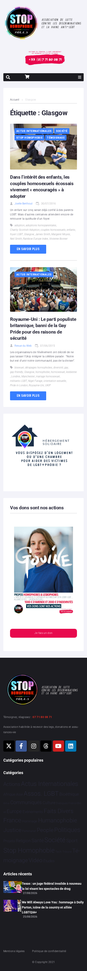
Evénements (33, 811)
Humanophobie (57, 820)
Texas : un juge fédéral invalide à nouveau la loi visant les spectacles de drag (51, 886)
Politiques (67, 829)
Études (49, 861)
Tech (58, 851)
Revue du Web (23, 345)
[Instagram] (33, 746)
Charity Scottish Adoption (24, 229)
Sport (72, 840)
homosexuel (58, 372)
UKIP (48, 385)
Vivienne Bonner (58, 238)
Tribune (67, 851)
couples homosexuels (53, 229)
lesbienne (71, 372)
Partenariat (29, 831)
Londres (15, 376)
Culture (49, 802)
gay (66, 367)
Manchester (28, 376)
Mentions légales (14, 951)
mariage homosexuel (48, 376)
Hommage (29, 821)
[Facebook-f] (21, 746)
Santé (37, 840)
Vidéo (35, 860)
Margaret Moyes (60, 234)
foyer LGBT (16, 234)
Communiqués (26, 802)
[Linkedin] (70, 746)
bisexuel (19, 367)
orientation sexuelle (55, 380)
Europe (14, 811)
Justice (12, 830)
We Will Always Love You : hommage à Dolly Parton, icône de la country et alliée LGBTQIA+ (53, 907)
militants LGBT (18, 380)
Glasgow (29, 234)
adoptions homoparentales (41, 225)
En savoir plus (28, 249)
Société (62, 131)
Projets (9, 841)
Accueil (14, 99)
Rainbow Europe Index (35, 238)
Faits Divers (58, 811)
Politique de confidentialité (49, 951)
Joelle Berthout (23, 203)
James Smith (42, 234)
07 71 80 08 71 (42, 717)
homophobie (42, 372)
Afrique (9, 794)
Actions (11, 784)
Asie (19, 794)
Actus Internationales (34, 131)
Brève (6, 803)
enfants (71, 229)
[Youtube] (58, 746)
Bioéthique (69, 794)
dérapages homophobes (38, 367)
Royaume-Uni (36, 385)
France (12, 820)
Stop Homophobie (29, 137)
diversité (58, 367)
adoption (19, 225)
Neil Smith (16, 238)
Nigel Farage (35, 380)
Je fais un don (43, 633)
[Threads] (46, 746)
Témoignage (56, 137)
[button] (80, 77)
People (45, 830)
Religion (23, 840)
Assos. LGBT (41, 793)
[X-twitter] (8, 746)
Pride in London (19, 385)
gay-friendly (16, 372)
